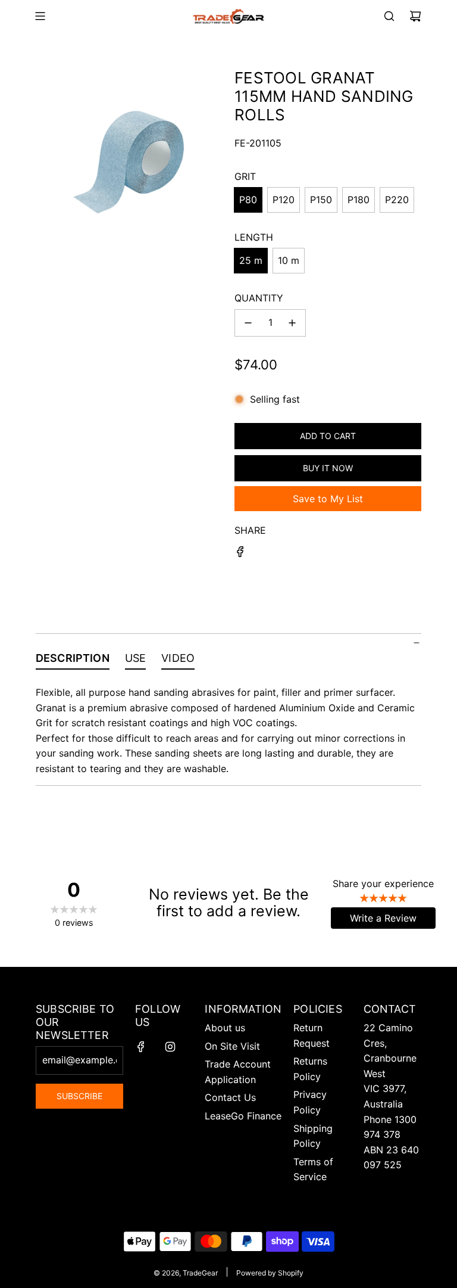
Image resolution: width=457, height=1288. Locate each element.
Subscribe (79, 1096)
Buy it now (328, 468)
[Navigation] (40, 16)
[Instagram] (170, 1047)
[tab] (72, 661)
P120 (284, 200)
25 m (250, 260)
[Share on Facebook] (240, 554)
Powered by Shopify (269, 1272)
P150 (321, 200)
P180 (359, 200)
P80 (248, 200)
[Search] (389, 16)
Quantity (258, 298)
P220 (397, 200)
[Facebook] (141, 1047)
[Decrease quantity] (248, 323)
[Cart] (415, 16)
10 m (288, 260)
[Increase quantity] (292, 323)
